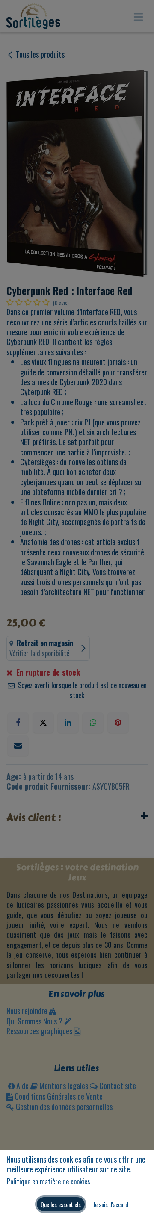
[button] (61, 1204)
